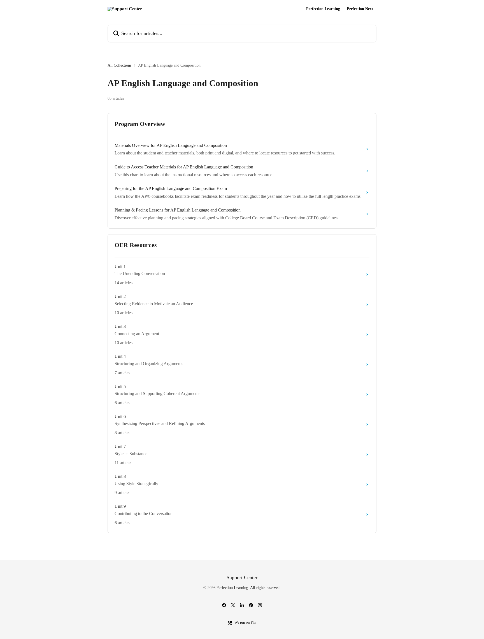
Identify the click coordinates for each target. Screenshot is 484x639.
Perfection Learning (323, 9)
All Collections (119, 65)
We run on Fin (245, 622)
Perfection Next (360, 9)
